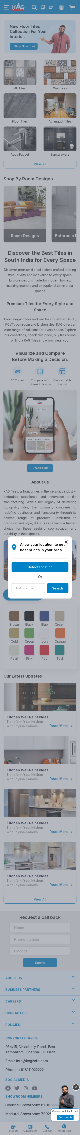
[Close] (76, 1087)
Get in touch (65, 1117)
